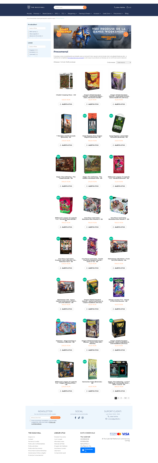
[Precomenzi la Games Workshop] (92, 37)
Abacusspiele (34, 34)
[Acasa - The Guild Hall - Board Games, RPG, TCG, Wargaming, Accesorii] (36, 7)
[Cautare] (85, 7)
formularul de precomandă (76, 58)
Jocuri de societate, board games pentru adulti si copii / (41, 18)
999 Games (33, 31)
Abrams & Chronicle (35, 36)
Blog (126, 13)
